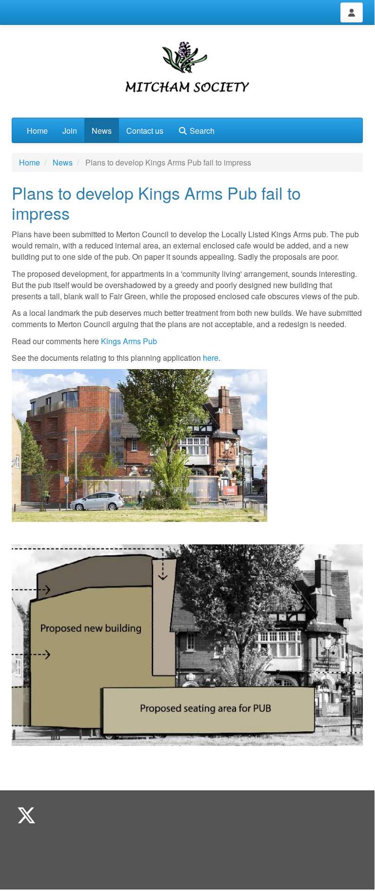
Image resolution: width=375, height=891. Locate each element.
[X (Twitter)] (26, 815)
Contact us (144, 130)
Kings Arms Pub (130, 341)
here (210, 357)
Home (37, 130)
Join (69, 130)
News (102, 130)
